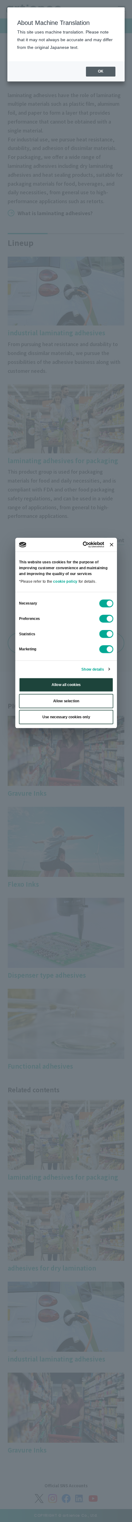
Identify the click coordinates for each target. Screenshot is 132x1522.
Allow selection (66, 701)
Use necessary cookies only (66, 717)
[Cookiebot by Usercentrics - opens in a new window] (82, 545)
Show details (92, 669)
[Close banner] (111, 544)
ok (100, 71)
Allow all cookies (66, 685)
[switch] (106, 619)
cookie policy (65, 581)
